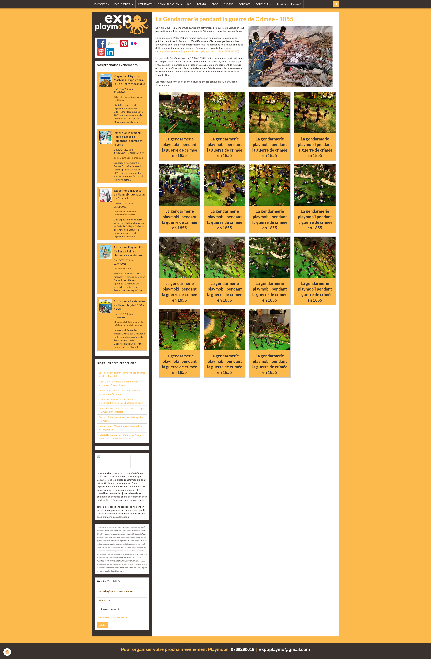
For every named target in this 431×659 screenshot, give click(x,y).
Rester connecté (110, 609)
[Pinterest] (124, 43)
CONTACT (245, 4)
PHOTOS (228, 4)
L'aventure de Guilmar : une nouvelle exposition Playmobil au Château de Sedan (120, 401)
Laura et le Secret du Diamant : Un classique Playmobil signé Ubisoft (121, 410)
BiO (189, 4)
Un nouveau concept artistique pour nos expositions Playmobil (119, 392)
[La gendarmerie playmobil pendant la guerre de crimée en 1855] (179, 112)
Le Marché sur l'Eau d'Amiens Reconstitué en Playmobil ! (120, 428)
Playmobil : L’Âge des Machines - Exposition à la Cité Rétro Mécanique (129, 80)
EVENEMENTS (122, 4)
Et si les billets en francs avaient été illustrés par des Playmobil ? (121, 374)
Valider (102, 625)
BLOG (215, 4)
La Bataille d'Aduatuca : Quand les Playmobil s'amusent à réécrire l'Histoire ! (121, 437)
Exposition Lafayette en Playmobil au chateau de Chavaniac (129, 194)
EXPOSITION (101, 4)
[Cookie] (7, 652)
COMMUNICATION (169, 4)
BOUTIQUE (262, 4)
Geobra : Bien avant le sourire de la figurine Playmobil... (120, 419)
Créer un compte (104, 617)
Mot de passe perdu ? (122, 617)
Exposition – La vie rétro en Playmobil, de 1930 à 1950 (129, 305)
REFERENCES (145, 4)
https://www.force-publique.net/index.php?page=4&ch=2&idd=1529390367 (198, 51)
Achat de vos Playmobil (289, 4)
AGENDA (202, 4)
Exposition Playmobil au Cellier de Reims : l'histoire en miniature (129, 251)
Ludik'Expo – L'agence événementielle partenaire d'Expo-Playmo (118, 383)
